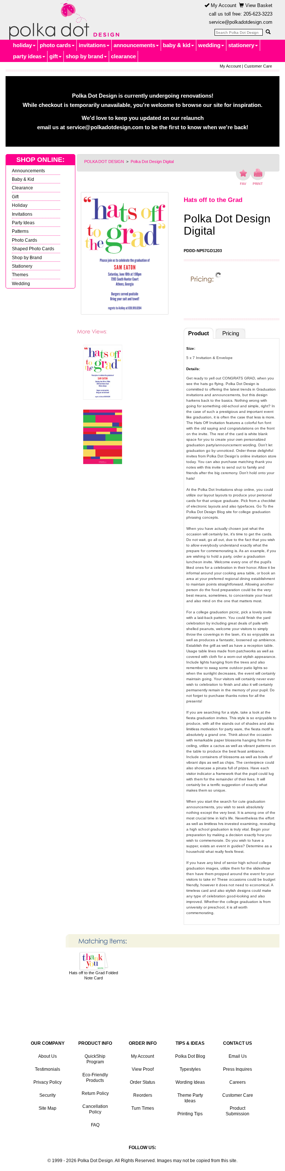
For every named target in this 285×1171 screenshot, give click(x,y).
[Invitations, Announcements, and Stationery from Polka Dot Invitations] (62, 20)
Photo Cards (24, 240)
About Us (47, 1056)
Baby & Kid (23, 179)
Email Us (238, 1056)
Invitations (22, 214)
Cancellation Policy (95, 1109)
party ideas (27, 56)
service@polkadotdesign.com (240, 22)
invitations (92, 45)
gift (53, 56)
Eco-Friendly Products (95, 1077)
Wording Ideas (190, 1082)
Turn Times (142, 1108)
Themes (20, 274)
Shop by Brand (27, 257)
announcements (134, 45)
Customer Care (258, 66)
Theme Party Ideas (190, 1098)
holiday (22, 45)
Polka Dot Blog (190, 1056)
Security (47, 1095)
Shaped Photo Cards (33, 248)
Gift (15, 196)
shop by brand (84, 56)
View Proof (143, 1069)
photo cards (55, 45)
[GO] (268, 32)
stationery (241, 45)
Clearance (22, 187)
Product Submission (237, 1111)
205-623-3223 (257, 14)
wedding (209, 45)
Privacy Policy (47, 1082)
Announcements (28, 170)
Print (257, 176)
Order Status (142, 1082)
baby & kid (176, 45)
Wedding (21, 283)
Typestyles (190, 1069)
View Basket (258, 5)
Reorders (142, 1095)
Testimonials (47, 1069)
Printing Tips (190, 1113)
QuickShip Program (95, 1059)
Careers (237, 1082)
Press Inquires (237, 1069)
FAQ (95, 1125)
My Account (222, 5)
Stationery (22, 266)
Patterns (20, 231)
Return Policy (95, 1093)
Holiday (19, 205)
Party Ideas (23, 222)
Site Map (47, 1108)
